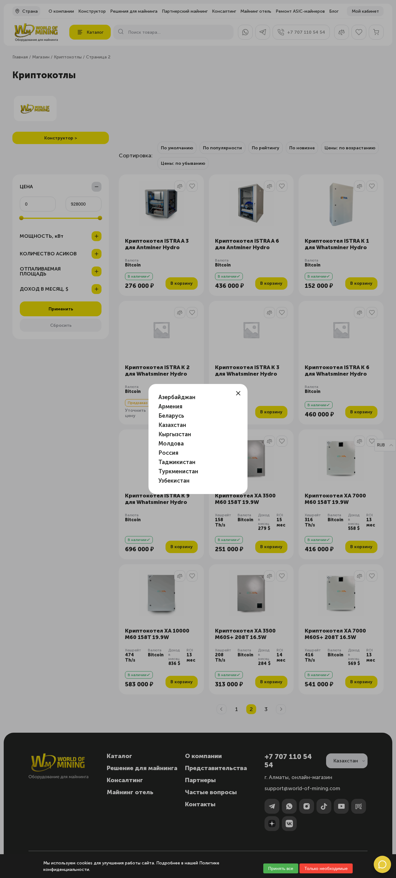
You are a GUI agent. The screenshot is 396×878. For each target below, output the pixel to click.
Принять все (280, 868)
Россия (168, 453)
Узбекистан (174, 480)
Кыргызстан (174, 434)
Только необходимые (326, 868)
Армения (170, 406)
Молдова (171, 443)
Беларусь (171, 415)
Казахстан (172, 425)
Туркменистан (178, 471)
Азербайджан (177, 397)
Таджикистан (177, 462)
